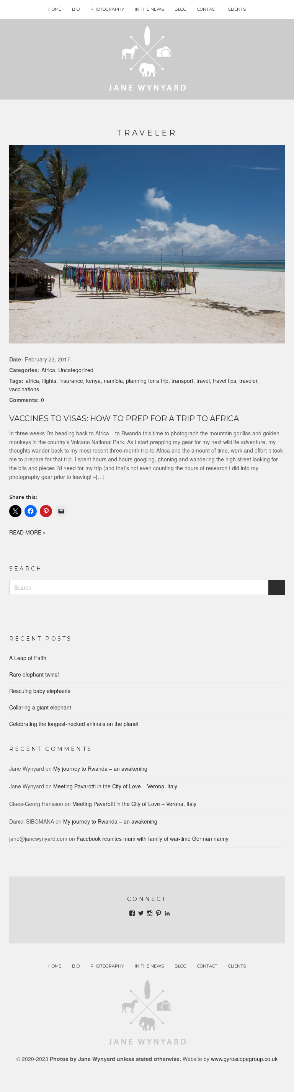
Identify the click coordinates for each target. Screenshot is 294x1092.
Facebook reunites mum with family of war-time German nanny (153, 838)
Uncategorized (75, 370)
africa (32, 380)
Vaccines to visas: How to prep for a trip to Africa (124, 418)
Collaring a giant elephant (40, 707)
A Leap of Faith (27, 658)
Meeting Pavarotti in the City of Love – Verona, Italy (115, 786)
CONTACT (207, 9)
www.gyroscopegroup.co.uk (244, 1059)
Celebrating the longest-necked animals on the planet (74, 723)
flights (49, 380)
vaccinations (24, 389)
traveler (248, 380)
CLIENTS (237, 9)
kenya (93, 380)
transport (182, 380)
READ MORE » (27, 532)
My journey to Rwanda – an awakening (100, 768)
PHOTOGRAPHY (107, 9)
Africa (48, 370)
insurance (71, 380)
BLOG (180, 9)
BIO (76, 9)
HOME (54, 9)
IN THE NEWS (149, 9)
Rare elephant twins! (34, 674)
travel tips (224, 380)
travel (203, 380)
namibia (113, 380)
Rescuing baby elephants (39, 691)
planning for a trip (147, 380)
